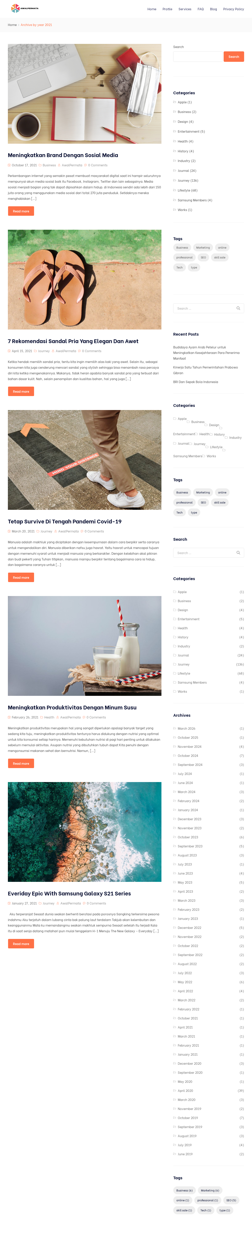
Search (178, 46)
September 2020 (190, 1072)
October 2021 (188, 1018)
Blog (213, 8)
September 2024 (190, 764)
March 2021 (186, 1036)
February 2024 (188, 800)
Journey (44, 350)
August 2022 (187, 963)
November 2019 (189, 1108)
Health (49, 717)
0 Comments (97, 165)
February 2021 (188, 1045)
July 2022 (185, 972)
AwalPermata (72, 165)
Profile (167, 8)
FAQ (201, 8)
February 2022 (188, 1009)
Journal (183, 170)
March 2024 (186, 791)
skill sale (219, 257)
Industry (184, 160)
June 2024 (185, 782)
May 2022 (185, 981)
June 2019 (185, 1154)
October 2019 (188, 1117)
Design (183, 121)
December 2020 (189, 1063)
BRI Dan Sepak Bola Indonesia (195, 381)
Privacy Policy (233, 8)
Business (49, 165)
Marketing (203, 247)
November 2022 (189, 936)
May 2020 (185, 1081)
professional (184, 257)
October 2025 (188, 737)
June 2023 (185, 873)
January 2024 (188, 809)
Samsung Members (192, 200)
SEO (203, 257)
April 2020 (185, 1090)
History (183, 151)
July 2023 (185, 864)
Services (185, 8)
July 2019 (185, 1144)
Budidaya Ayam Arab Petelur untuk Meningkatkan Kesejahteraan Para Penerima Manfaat (206, 353)
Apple (182, 102)
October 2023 (188, 837)
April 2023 (185, 891)
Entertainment (188, 131)
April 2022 (185, 991)
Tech (179, 267)
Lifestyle (184, 190)
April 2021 (185, 1027)
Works (182, 209)
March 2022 (186, 1000)
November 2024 (190, 746)
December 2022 (189, 927)
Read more (21, 211)
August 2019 (187, 1135)
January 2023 (188, 918)
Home (151, 8)
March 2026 (186, 728)
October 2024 (188, 755)
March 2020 (186, 1099)
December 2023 (189, 818)
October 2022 (188, 945)
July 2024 (185, 773)
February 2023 (188, 909)
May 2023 (185, 882)
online (222, 247)
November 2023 (189, 828)
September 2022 (190, 954)
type (194, 267)
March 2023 (186, 900)
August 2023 (187, 855)
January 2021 (188, 1054)
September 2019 (190, 1126)
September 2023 (190, 846)
